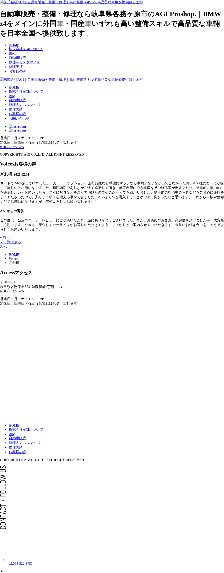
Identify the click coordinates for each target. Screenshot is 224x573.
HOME (14, 254)
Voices (13, 258)
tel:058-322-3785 (12, 147)
